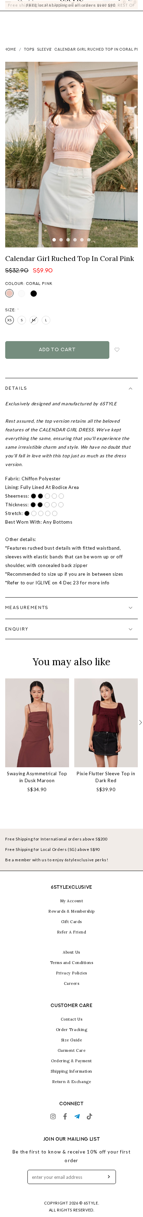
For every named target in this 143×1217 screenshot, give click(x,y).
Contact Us (72, 1027)
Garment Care (72, 1058)
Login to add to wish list (117, 357)
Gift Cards (71, 929)
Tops (29, 57)
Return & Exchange (71, 1089)
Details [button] (16, 396)
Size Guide (71, 1048)
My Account (71, 908)
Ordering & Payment (71, 1068)
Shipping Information (71, 1079)
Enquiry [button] (17, 637)
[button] (140, 730)
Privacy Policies (71, 981)
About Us (71, 960)
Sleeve (44, 57)
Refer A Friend (71, 940)
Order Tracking (71, 1037)
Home (10, 57)
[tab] (71, 396)
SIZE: (12, 318)
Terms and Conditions (71, 970)
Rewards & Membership (71, 919)
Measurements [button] (27, 616)
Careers (71, 991)
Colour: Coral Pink (28, 292)
